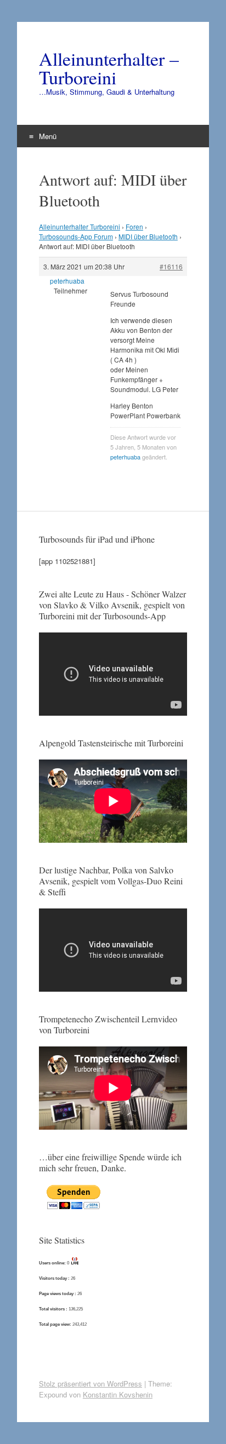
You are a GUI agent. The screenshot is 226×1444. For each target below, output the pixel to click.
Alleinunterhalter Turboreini (79, 226)
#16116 (171, 266)
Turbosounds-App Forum (76, 236)
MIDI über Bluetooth (148, 236)
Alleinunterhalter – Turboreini (109, 68)
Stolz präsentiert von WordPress (90, 1383)
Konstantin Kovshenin (117, 1394)
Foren (134, 226)
